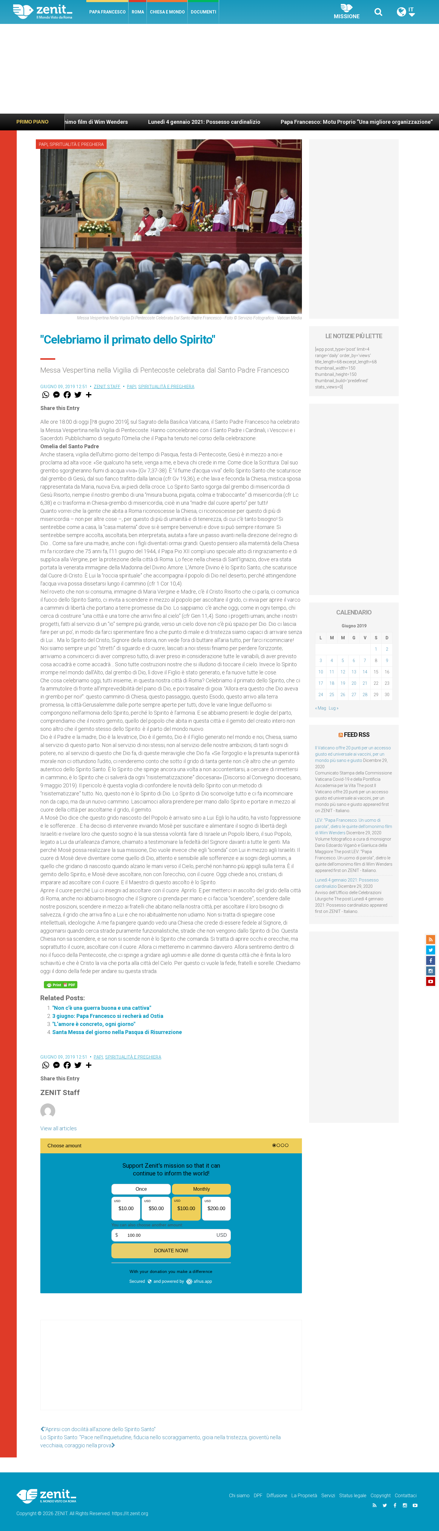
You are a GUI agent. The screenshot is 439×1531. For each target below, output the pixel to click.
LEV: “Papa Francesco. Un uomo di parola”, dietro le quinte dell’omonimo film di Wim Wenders (353, 826)
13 (353, 672)
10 (320, 672)
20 (353, 683)
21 (365, 683)
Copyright (381, 1495)
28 (365, 694)
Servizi (328, 1495)
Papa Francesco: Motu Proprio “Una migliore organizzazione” (290, 122)
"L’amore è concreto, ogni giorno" (93, 1024)
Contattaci (406, 1495)
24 (320, 694)
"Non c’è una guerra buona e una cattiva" (101, 1008)
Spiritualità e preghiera (77, 144)
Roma (138, 12)
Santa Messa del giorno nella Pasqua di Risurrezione (117, 1032)
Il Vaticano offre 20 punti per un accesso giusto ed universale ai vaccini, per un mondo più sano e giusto (353, 754)
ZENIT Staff (107, 386)
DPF (258, 1495)
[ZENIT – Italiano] (49, 11)
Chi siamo (239, 1495)
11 (331, 672)
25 (331, 694)
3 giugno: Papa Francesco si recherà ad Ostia (107, 1016)
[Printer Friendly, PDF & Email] (60, 984)
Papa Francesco (107, 12)
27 (353, 694)
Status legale (352, 1495)
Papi (43, 144)
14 (365, 672)
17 (320, 683)
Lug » (333, 708)
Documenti (203, 12)
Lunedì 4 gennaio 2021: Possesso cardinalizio (138, 122)
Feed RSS (356, 734)
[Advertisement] (219, 69)
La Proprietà (304, 1495)
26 (342, 694)
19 (342, 683)
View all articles (58, 1128)
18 (331, 683)
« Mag (320, 708)
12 (342, 672)
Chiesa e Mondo (167, 12)
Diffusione (277, 1495)
